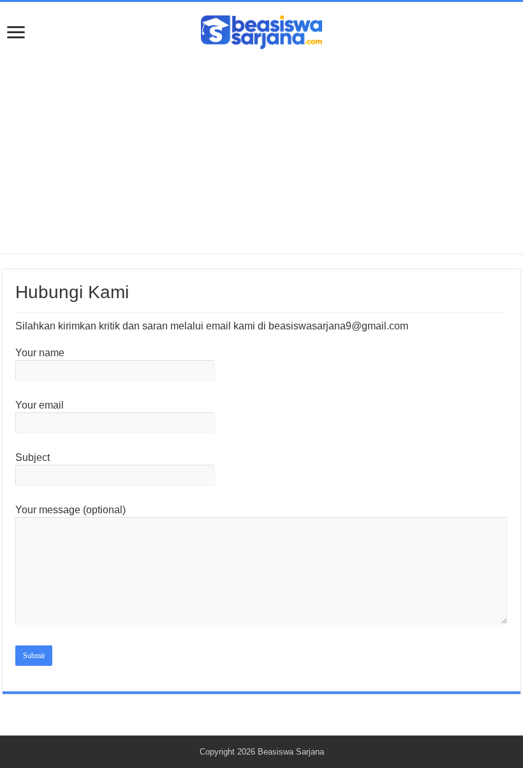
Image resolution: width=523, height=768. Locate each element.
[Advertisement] (261, 145)
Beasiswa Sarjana (291, 752)
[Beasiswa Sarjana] (261, 30)
